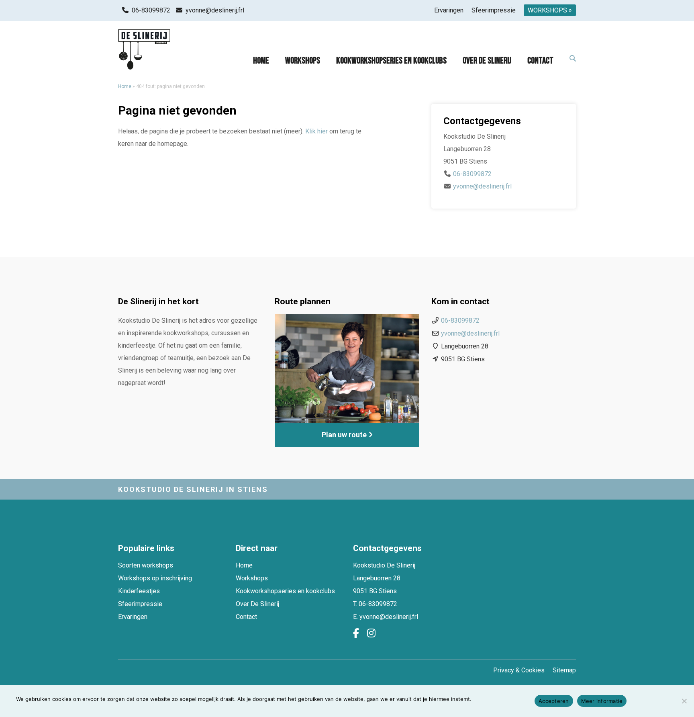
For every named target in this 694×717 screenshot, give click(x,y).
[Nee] (684, 701)
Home (261, 60)
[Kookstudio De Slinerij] (144, 49)
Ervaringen (448, 10)
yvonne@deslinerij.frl (215, 10)
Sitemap (564, 670)
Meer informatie (602, 701)
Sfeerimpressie (494, 10)
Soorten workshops (145, 565)
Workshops (302, 60)
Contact (540, 60)
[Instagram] (371, 633)
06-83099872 (151, 10)
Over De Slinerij (487, 60)
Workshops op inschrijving (155, 578)
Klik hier (316, 131)
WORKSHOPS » (550, 10)
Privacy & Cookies (519, 670)
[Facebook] (356, 633)
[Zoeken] (572, 59)
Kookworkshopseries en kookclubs (391, 60)
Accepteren (554, 701)
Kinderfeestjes (139, 591)
